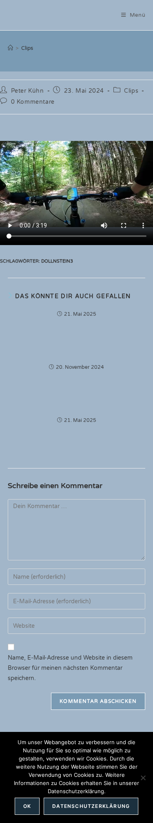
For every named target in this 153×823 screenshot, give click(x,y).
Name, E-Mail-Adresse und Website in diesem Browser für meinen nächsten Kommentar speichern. (70, 668)
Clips (27, 48)
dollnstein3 (57, 261)
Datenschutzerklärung (91, 806)
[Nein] (143, 778)
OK (27, 806)
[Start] (10, 48)
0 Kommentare (33, 101)
